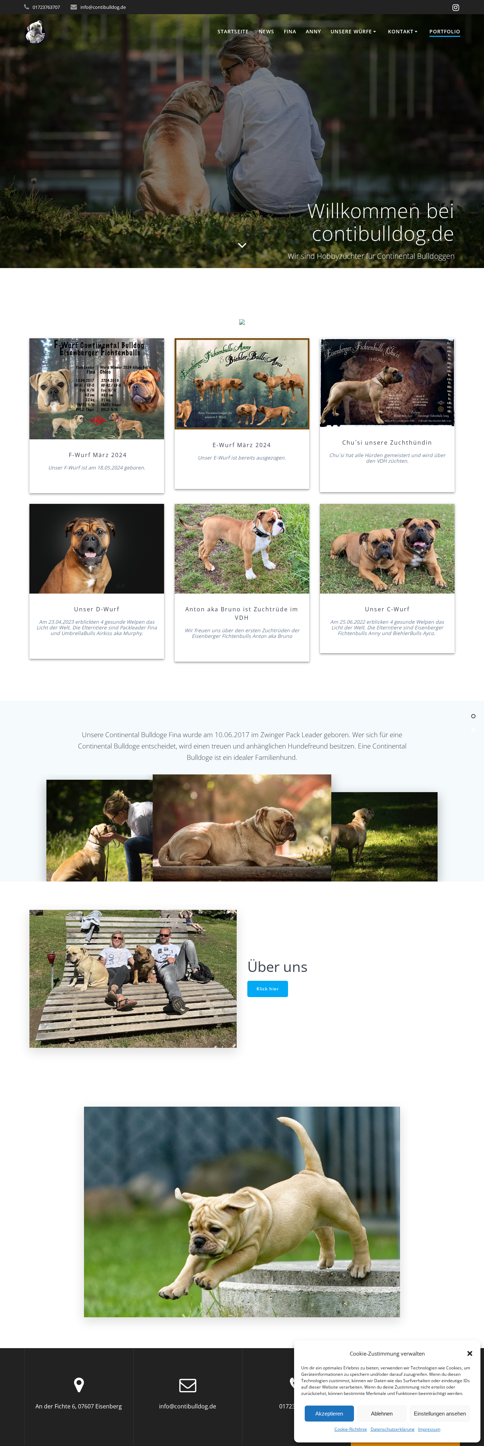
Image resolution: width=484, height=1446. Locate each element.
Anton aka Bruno (241, 548)
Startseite (233, 31)
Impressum (429, 1429)
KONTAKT (400, 31)
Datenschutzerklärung (393, 1429)
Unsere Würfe (351, 31)
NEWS (266, 31)
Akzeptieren (329, 1414)
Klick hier (268, 989)
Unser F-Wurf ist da (96, 388)
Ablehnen (382, 1414)
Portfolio (444, 31)
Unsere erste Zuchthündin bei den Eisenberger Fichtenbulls (386, 382)
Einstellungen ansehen (440, 1414)
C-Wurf (386, 548)
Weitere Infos (96, 548)
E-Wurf (241, 384)
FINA (290, 31)
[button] (469, 1353)
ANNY (313, 31)
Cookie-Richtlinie (350, 1429)
